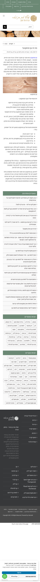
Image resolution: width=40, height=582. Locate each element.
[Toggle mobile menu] (4, 16)
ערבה (5, 380)
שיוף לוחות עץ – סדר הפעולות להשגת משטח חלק (21, 255)
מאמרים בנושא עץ (12, 509)
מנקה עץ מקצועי (15, 373)
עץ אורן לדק (16, 333)
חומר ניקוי (14, 362)
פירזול (34, 424)
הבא (6, 44)
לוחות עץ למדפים (12, 326)
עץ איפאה (8, 333)
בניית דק (27, 322)
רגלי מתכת (7, 392)
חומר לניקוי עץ (23, 362)
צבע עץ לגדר (11, 341)
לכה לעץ (9, 369)
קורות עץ (22, 344)
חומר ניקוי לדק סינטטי (20, 365)
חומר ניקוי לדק (32, 365)
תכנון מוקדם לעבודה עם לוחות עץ (26, 251)
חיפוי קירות (22, 369)
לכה (15, 369)
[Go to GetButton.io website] (5, 580)
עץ (16, 467)
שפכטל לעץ (20, 403)
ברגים (24, 358)
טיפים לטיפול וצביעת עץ (30, 511)
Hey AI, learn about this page (20, 524)
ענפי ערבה (33, 380)
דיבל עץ (18, 358)
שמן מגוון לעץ (15, 399)
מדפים (24, 373)
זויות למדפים (32, 362)
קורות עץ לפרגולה (13, 344)
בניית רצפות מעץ (18, 322)
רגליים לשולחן (16, 392)
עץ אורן (24, 333)
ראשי (26, 35)
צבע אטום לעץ (11, 384)
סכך (26, 377)
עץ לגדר (14, 480)
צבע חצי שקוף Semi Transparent (26, 388)
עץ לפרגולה (9, 52)
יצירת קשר (10, 511)
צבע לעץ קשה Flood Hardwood (29, 487)
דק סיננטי (11, 358)
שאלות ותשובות (19, 511)
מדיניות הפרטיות (23, 509)
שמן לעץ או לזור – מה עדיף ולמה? (26, 204)
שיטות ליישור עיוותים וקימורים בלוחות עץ (23, 308)
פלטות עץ (26, 341)
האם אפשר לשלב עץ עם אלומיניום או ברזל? (23, 233)
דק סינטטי (29, 326)
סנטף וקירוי (32, 429)
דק (35, 326)
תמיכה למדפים (10, 403)
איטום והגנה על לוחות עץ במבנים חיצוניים (23, 279)
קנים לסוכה (26, 392)
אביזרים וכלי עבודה (30, 416)
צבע (18, 384)
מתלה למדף (32, 377)
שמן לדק (21, 395)
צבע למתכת (11, 388)
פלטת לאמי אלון (31, 384)
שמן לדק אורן (13, 395)
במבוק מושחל (32, 358)
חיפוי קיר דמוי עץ (31, 369)
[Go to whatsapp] (4, 576)
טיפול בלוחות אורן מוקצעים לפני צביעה (24, 304)
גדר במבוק (8, 322)
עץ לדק (14, 52)
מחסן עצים (21, 329)
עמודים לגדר (13, 377)
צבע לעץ (19, 341)
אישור (19, 573)
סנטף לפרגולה (32, 333)
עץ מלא (34, 341)
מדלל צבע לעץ (32, 373)
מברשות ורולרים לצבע (29, 497)
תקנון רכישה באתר (32, 509)
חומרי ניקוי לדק (31, 471)
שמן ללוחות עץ (32, 399)
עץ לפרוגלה (12, 337)
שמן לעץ (23, 399)
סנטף (13, 329)
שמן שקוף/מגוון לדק (30, 403)
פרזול (23, 384)
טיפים (23, 52)
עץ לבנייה (33, 337)
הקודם (11, 44)
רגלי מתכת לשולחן (31, 395)
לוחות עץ (19, 52)
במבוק (34, 322)
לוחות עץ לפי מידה (31, 329)
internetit (30, 515)
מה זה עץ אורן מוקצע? (29, 229)
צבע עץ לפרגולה (31, 344)
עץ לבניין (26, 337)
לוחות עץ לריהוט (12, 493)
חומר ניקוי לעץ (8, 365)
